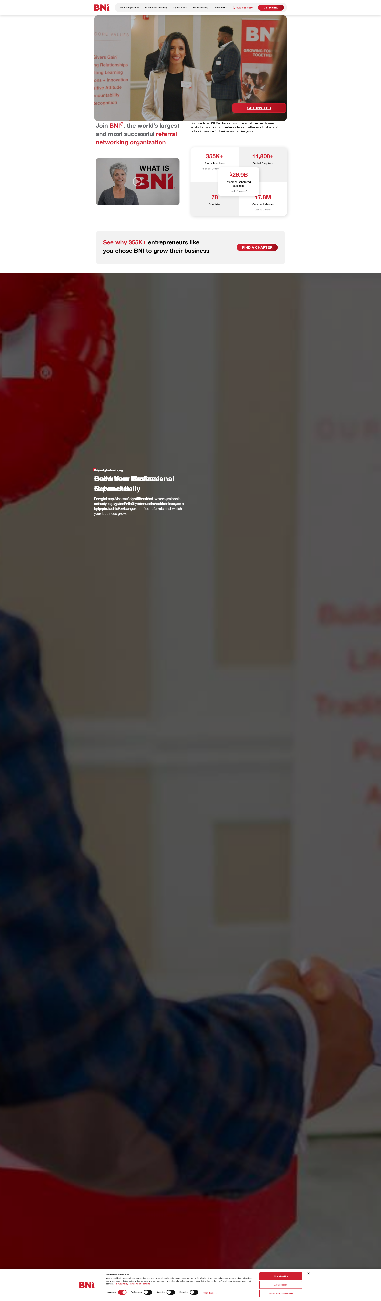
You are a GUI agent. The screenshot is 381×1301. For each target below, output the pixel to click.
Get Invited (271, 7)
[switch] (148, 1292)
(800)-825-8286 (244, 7)
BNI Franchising (200, 7)
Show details (208, 1293)
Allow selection (280, 1285)
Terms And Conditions (140, 1284)
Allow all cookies (281, 1276)
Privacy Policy (121, 1284)
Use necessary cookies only (281, 1294)
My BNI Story (180, 7)
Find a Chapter (257, 247)
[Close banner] (308, 1273)
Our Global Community (156, 7)
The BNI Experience (129, 7)
